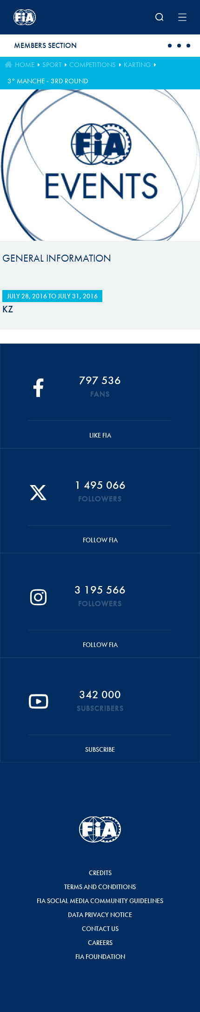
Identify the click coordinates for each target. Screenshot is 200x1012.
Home (24, 64)
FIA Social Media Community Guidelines (100, 901)
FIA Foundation (100, 956)
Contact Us (100, 928)
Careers (100, 942)
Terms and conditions (100, 887)
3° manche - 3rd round (47, 81)
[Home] (45, 17)
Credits (100, 873)
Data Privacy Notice (100, 915)
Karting (137, 64)
